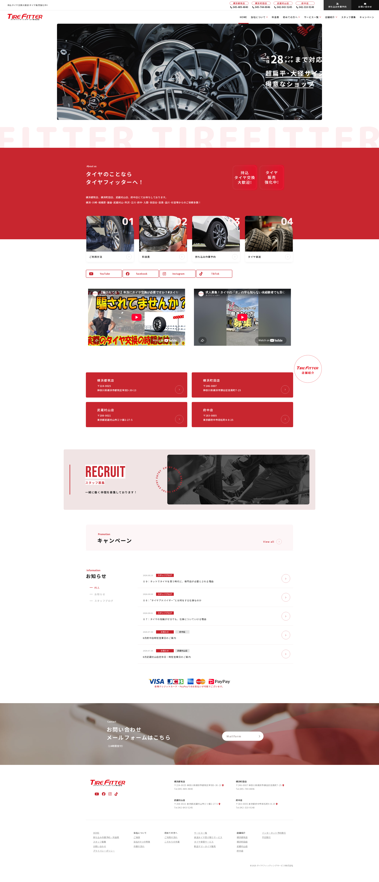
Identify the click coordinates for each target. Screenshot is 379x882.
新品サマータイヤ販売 (205, 846)
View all (268, 541)
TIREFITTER (222, 139)
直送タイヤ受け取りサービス (208, 837)
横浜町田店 (242, 841)
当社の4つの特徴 (142, 841)
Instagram (178, 273)
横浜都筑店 (242, 837)
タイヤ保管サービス (204, 841)
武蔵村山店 (242, 846)
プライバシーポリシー (104, 850)
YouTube (105, 273)
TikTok (215, 273)
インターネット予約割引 (274, 832)
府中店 (240, 850)
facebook (141, 273)
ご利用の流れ (171, 837)
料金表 (275, 17)
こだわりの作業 (172, 841)
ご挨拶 (137, 837)
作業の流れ (139, 846)
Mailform (234, 736)
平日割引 (266, 837)
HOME (243, 17)
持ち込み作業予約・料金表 (106, 837)
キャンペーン (367, 17)
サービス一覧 (311, 17)
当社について (258, 17)
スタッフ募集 (348, 17)
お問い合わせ (99, 846)
